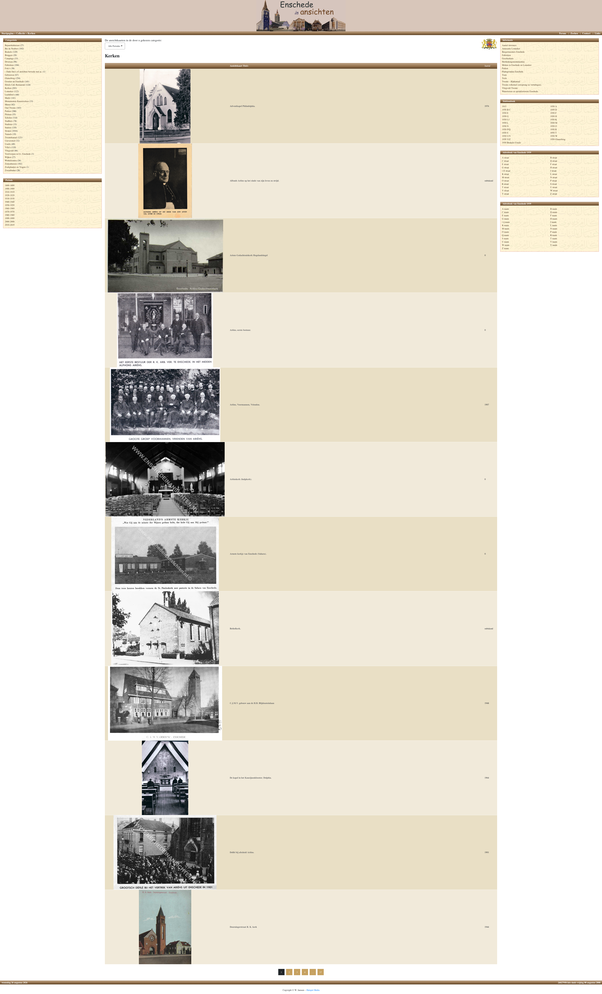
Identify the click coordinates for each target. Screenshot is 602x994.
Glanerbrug (10, 78)
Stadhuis (8, 120)
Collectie (20, 33)
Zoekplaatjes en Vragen (15, 166)
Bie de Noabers (11, 48)
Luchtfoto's (10, 94)
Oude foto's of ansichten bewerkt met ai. (24, 71)
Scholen (8, 117)
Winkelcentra (11, 160)
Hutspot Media (312, 990)
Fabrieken (9, 64)
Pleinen (8, 114)
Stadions (8, 124)
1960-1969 (9, 208)
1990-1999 (9, 218)
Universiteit (10, 140)
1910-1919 (9, 191)
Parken (8, 111)
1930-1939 (9, 198)
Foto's (7, 68)
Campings (9, 58)
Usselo (8, 143)
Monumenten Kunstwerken (17, 101)
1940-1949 (9, 201)
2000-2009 (9, 221)
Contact (586, 33)
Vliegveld (9, 150)
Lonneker (9, 91)
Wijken (8, 157)
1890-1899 (9, 185)
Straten (8, 130)
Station (8, 127)
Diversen (9, 61)
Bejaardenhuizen (12, 45)
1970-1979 (9, 211)
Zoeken (574, 33)
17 (320, 972)
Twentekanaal (11, 137)
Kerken (8, 88)
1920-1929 (9, 195)
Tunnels (8, 134)
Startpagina (8, 33)
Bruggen (8, 55)
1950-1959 (9, 205)
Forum (562, 33)
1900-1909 (9, 188)
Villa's (8, 147)
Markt (7, 97)
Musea (8, 104)
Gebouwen (9, 74)
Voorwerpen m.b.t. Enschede (18, 153)
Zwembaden (10, 170)
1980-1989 (9, 214)
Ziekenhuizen (11, 163)
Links (597, 33)
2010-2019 (9, 224)
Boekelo (8, 51)
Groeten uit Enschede (14, 81)
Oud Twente (10, 107)
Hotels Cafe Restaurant (15, 84)
